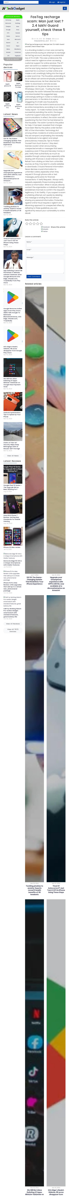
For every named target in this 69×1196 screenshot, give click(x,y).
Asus (17, 26)
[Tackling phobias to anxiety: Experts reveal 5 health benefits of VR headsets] (13, 196)
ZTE (8, 55)
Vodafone (18, 52)
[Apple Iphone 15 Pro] (8, 97)
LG (17, 42)
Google (8, 29)
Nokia (8, 36)
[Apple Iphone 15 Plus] (18, 98)
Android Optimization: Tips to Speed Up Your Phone (12, 415)
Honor (8, 46)
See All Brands (13, 59)
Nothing (17, 23)
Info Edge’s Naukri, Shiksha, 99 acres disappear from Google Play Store (13, 350)
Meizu (8, 49)
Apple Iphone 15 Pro (7, 106)
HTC (8, 33)
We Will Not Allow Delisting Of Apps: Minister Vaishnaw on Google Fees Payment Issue (12, 383)
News (49, 39)
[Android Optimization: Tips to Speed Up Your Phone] (13, 402)
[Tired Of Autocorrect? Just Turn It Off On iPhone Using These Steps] (13, 228)
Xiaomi (8, 42)
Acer (8, 39)
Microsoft (18, 39)
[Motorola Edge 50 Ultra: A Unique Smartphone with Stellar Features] (13, 556)
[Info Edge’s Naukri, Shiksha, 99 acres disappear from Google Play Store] (13, 336)
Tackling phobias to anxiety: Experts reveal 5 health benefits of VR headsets (12, 210)
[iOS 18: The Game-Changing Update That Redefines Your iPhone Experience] (13, 128)
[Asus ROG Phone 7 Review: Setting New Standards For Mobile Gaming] (13, 504)
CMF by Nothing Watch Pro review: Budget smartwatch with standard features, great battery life (12, 613)
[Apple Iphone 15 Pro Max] (18, 76)
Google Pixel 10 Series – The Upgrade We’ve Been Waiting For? (13, 487)
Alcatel (8, 52)
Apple (17, 20)
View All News (13, 456)
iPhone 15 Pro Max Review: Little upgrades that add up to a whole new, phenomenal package (13, 587)
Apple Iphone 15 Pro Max (18, 85)
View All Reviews (13, 624)
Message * (30, 257)
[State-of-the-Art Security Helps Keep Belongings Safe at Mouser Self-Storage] (13, 432)
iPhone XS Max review (12, 547)
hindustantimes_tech (41, 41)
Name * (29, 242)
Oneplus (8, 26)
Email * (29, 250)
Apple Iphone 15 (7, 85)
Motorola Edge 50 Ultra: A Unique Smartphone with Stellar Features (13, 563)
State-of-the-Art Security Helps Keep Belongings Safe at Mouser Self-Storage (12, 446)
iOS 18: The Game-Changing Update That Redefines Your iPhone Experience (12, 142)
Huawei (18, 33)
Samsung (8, 20)
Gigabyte (17, 55)
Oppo (17, 46)
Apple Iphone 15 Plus (18, 106)
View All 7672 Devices (13, 630)
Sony (17, 29)
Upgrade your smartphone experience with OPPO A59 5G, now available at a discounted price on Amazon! (13, 176)
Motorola (8, 23)
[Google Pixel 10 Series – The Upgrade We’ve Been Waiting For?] (13, 474)
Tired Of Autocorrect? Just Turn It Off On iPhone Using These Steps (12, 242)
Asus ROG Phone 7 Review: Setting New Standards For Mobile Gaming (12, 518)
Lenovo (18, 36)
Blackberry (18, 49)
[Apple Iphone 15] (8, 77)
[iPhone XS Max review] (13, 536)
